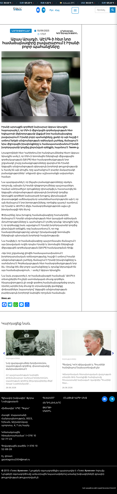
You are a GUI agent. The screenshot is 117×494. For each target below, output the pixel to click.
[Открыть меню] (75, 10)
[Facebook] (38, 10)
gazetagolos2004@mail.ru (15, 459)
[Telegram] (43, 10)
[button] (4, 353)
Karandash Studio (108, 488)
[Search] (112, 10)
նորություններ (21, 31)
